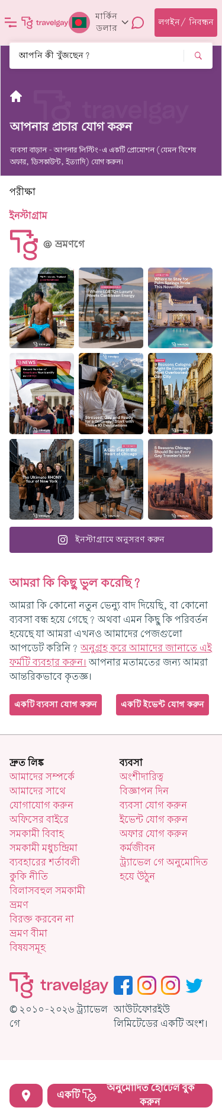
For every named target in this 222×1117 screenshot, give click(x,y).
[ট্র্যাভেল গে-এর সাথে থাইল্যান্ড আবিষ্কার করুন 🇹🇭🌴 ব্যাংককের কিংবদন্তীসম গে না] (41, 308)
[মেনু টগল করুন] (11, 22)
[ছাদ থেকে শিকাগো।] (111, 479)
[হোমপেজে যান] (45, 22)
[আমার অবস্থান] (26, 1096)
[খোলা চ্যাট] (138, 22)
